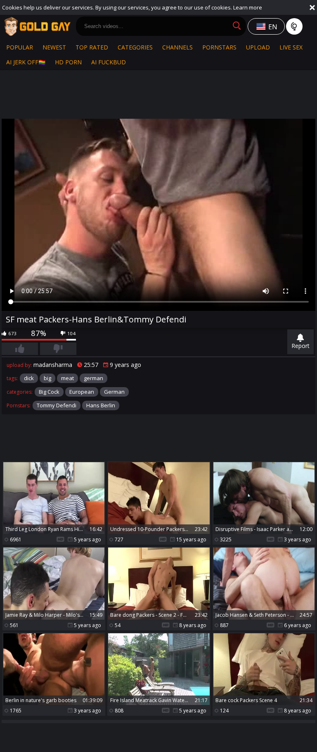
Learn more (247, 7)
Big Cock (49, 391)
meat (67, 378)
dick (29, 378)
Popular (19, 47)
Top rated (92, 47)
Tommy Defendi (56, 405)
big (47, 378)
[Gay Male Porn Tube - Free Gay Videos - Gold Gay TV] (37, 26)
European (81, 391)
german (93, 378)
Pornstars (219, 47)
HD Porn (68, 62)
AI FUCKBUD (108, 62)
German (114, 391)
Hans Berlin (100, 405)
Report (300, 346)
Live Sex (291, 47)
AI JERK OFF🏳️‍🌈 (25, 62)
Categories (135, 47)
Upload (258, 47)
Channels (177, 47)
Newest (54, 47)
